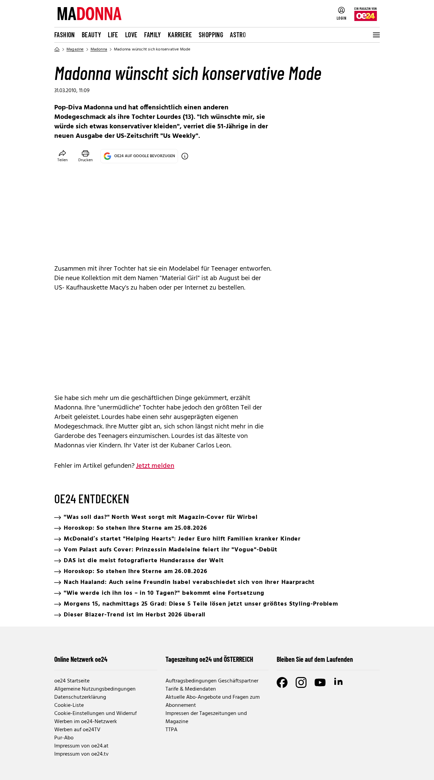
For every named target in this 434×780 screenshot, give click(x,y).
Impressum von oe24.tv (81, 754)
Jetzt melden (155, 466)
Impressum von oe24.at (81, 746)
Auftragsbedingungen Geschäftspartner (211, 681)
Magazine (75, 49)
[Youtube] (320, 682)
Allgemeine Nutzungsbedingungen (95, 689)
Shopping (211, 34)
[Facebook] (282, 682)
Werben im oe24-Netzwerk (85, 721)
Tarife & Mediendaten (190, 689)
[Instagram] (301, 682)
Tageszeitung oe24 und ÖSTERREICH (209, 659)
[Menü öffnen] (375, 35)
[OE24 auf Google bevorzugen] (185, 156)
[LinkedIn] (339, 682)
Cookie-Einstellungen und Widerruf (95, 713)
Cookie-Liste (69, 705)
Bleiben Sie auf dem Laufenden (315, 659)
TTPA (171, 729)
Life (113, 34)
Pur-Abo (64, 738)
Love (131, 34)
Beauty (91, 34)
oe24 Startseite (72, 681)
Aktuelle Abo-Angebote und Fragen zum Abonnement (212, 701)
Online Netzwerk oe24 (80, 659)
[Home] (57, 49)
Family (152, 34)
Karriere (180, 34)
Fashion (64, 34)
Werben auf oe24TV (77, 729)
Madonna (99, 49)
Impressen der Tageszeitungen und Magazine (206, 717)
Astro (238, 34)
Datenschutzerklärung (80, 697)
